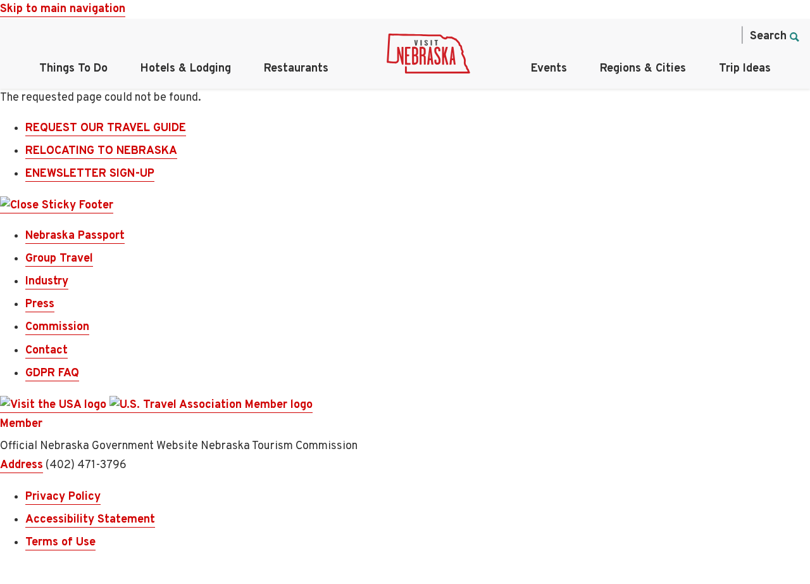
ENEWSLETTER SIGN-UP (89, 174)
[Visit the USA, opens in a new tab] (54, 405)
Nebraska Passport (75, 236)
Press (39, 304)
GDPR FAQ (52, 373)
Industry (46, 281)
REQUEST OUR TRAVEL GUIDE (105, 128)
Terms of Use (60, 542)
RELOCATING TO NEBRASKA (101, 151)
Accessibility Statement (90, 519)
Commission (57, 327)
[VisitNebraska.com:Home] (428, 57)
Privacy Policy (63, 497)
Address (21, 465)
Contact (46, 350)
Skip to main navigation (62, 9)
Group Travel (59, 258)
